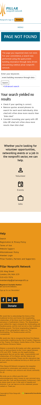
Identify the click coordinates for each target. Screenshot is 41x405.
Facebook (3, 299)
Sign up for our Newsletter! (10, 290)
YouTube (15, 299)
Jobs (20, 203)
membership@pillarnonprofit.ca (14, 280)
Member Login (6, 255)
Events (20, 190)
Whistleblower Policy (9, 252)
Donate (19, 20)
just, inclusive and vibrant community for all (19, 371)
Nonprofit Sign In (7, 20)
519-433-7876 (6, 277)
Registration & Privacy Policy (13, 242)
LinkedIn (9, 299)
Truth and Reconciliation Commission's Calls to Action (20, 381)
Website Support (7, 248)
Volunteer (20, 176)
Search (3, 238)
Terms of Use (6, 245)
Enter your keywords (10, 73)
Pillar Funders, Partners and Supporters (17, 259)
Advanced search (11, 86)
